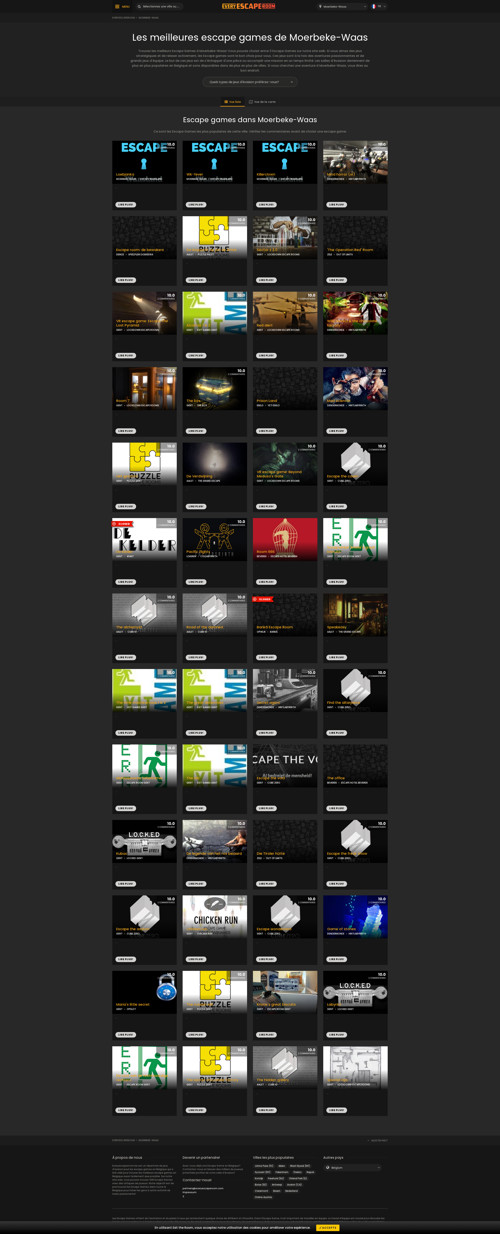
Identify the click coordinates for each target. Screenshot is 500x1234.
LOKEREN (191, 556)
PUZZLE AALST (206, 254)
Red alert (265, 325)
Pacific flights (198, 552)
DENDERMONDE (335, 179)
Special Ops (337, 1080)
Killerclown (266, 174)
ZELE (329, 254)
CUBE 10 (132, 631)
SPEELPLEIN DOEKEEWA (140, 254)
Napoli (310, 1172)
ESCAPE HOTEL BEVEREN (284, 556)
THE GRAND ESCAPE (209, 480)
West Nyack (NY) (300, 1166)
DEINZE (120, 254)
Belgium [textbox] (336, 1168)
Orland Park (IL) (298, 1178)
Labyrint (334, 1004)
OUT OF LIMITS (344, 254)
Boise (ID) (261, 1184)
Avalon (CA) (294, 1184)
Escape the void (271, 778)
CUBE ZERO (344, 480)
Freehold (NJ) (276, 1178)
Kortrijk (259, 1178)
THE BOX (202, 405)
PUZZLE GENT (134, 480)
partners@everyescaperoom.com (203, 1188)
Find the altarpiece (343, 702)
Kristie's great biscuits (276, 1004)
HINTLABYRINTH (357, 179)
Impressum (189, 1192)
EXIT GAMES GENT (207, 330)
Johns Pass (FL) (264, 1166)
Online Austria (263, 1197)
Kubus (121, 853)
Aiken (282, 1166)
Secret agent (268, 702)
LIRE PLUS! (125, 204)
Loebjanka (125, 174)
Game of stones (341, 929)
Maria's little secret (133, 1004)
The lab (193, 778)
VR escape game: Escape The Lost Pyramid (142, 323)
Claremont (261, 1191)
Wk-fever (195, 174)
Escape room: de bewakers (140, 250)
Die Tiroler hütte (271, 853)
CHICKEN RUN (204, 933)
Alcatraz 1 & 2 (198, 325)
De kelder (124, 552)
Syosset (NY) (263, 1172)
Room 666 (266, 552)
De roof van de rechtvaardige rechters (142, 1077)
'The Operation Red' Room (350, 250)
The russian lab (200, 1004)
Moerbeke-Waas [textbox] (335, 7)
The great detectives (205, 702)
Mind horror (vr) (341, 174)
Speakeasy (336, 627)
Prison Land (267, 401)
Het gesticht (127, 476)
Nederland (291, 1191)
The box (193, 401)
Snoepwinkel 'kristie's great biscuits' (351, 549)
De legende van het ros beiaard (214, 853)
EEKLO (260, 405)
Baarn (276, 1191)
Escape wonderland (274, 929)
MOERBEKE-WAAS (126, 179)
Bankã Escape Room (275, 627)
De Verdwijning (199, 476)
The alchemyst (129, 627)
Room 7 (123, 401)
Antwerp (277, 1184)
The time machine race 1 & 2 (141, 702)
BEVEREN (261, 556)
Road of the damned (205, 627)
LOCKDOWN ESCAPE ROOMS (283, 254)
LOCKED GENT (135, 858)
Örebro (297, 1172)
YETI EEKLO (274, 405)
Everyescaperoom (123, 17)
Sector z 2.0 (267, 250)
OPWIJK (261, 631)
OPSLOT (131, 1009)
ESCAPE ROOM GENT (349, 556)
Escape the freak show (347, 853)
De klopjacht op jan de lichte (212, 250)
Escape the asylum (132, 929)
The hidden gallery (273, 1080)
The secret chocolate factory (212, 1080)
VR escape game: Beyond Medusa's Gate (279, 474)
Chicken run (197, 929)
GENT (260, 254)
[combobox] (342, 6)
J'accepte (328, 1228)
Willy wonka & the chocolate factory (352, 323)
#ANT (130, 556)
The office (336, 778)
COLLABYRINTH (208, 556)
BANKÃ (274, 631)
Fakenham (282, 1172)
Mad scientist (339, 401)
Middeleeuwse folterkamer (139, 778)
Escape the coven (342, 476)
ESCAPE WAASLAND (151, 179)
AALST (190, 254)
